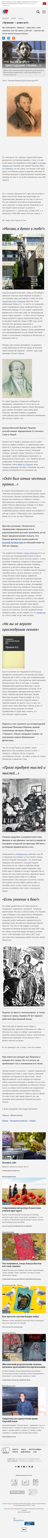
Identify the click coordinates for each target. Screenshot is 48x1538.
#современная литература (10, 1279)
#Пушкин (5, 1115)
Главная (5, 1121)
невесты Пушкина (25, 464)
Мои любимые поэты (8, 1386)
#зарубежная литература (32, 1279)
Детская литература (9, 1285)
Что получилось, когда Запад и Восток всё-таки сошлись (21, 1264)
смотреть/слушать (35, 1449)
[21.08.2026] (24, 1133)
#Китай (22, 1279)
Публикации (6, 1131)
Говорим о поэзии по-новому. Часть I (15, 1167)
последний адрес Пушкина (13, 301)
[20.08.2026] (24, 1287)
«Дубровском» (21, 854)
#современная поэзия (9, 1170)
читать (23, 1449)
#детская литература (16, 1327)
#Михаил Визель (16, 1115)
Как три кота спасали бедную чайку (20, 1316)
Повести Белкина (10, 467)
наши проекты (25, 1452)
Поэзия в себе (9, 1162)
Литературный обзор (9, 1176)
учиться (15, 1452)
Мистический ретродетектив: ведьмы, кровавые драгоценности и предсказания (23, 1365)
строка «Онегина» (30, 553)
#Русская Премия (26, 1226)
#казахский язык (15, 1226)
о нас (35, 1452)
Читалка (20, 1285)
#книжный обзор (25, 1380)
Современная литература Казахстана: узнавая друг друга (21, 1209)
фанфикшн (41, 612)
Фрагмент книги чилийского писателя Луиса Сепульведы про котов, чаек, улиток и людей (23, 1321)
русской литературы (13, 542)
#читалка (5, 1327)
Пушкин (20, 18)
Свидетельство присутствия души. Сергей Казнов (20, 1420)
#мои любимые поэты (9, 1437)
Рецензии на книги (8, 1232)
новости (15, 1449)
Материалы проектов (18, 1121)
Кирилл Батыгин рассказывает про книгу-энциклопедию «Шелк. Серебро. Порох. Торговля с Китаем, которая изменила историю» (23, 1272)
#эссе (18, 1170)
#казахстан (6, 1226)
